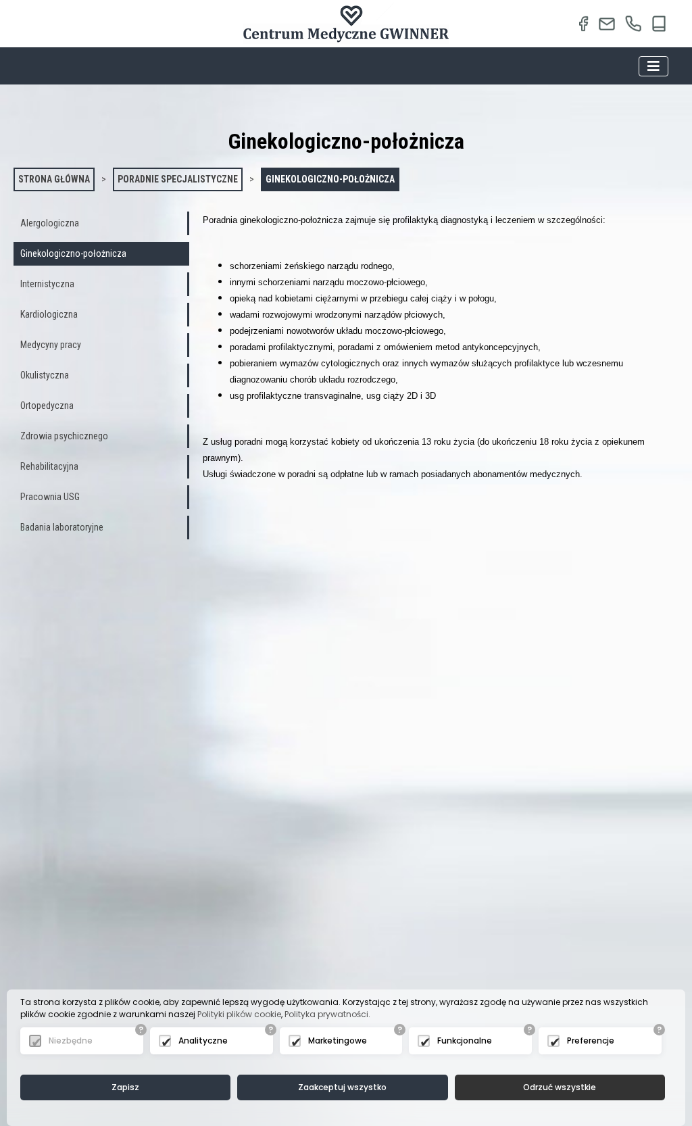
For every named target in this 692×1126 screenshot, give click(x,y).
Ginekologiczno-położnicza (330, 179)
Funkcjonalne (464, 1040)
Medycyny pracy (50, 344)
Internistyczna (47, 283)
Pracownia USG (50, 496)
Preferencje (590, 1040)
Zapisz (125, 1087)
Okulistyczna (44, 375)
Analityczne (203, 1040)
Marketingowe (337, 1040)
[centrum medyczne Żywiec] (607, 24)
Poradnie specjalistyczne (178, 179)
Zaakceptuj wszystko (342, 1087)
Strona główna (54, 179)
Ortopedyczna (47, 405)
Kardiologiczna (49, 314)
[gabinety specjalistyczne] (633, 24)
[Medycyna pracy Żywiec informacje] (659, 24)
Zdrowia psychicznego (64, 436)
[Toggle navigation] (653, 66)
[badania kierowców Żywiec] (346, 23)
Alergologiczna (49, 223)
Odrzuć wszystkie (559, 1087)
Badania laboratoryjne (61, 527)
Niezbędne (71, 1040)
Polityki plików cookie (239, 1014)
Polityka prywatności (326, 1014)
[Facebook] (583, 24)
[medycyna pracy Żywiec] (120, 23)
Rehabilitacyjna (49, 466)
